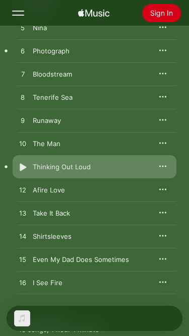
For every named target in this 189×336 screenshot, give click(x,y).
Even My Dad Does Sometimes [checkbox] (81, 259)
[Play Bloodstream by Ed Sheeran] (23, 74)
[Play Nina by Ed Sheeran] (23, 28)
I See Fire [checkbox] (47, 283)
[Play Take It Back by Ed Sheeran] (23, 213)
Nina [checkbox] (40, 28)
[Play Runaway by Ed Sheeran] (23, 120)
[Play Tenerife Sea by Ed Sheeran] (23, 97)
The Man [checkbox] (46, 144)
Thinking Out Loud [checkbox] (62, 167)
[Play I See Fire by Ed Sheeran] (23, 283)
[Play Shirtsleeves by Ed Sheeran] (23, 236)
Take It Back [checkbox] (51, 213)
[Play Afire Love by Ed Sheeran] (23, 190)
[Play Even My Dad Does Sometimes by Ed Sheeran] (23, 259)
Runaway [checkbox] (47, 120)
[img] (93, 13)
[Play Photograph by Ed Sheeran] (23, 51)
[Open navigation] (18, 13)
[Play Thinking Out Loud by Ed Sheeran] (23, 167)
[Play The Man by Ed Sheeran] (23, 144)
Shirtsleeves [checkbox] (52, 236)
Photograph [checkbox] (51, 51)
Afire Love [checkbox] (49, 190)
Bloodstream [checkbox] (52, 74)
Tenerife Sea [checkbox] (53, 97)
